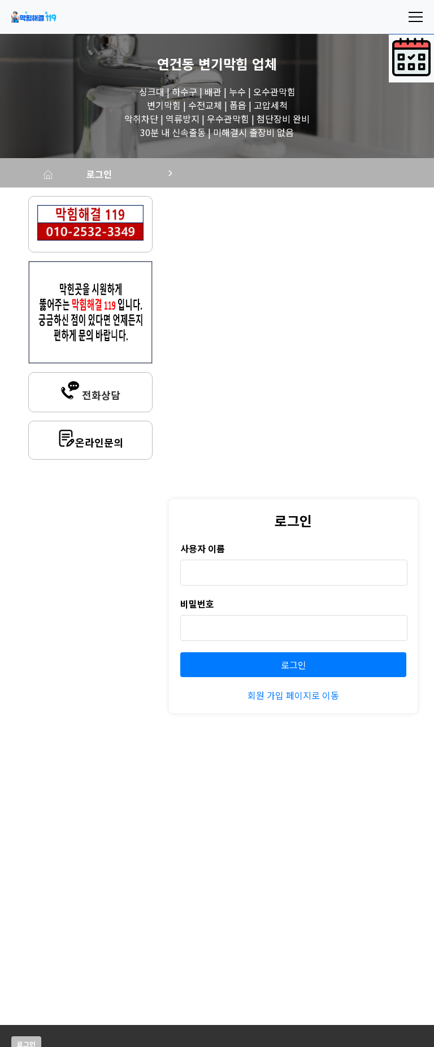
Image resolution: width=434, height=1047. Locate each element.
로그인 (99, 174)
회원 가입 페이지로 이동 (293, 695)
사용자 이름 (202, 548)
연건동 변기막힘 (202, 63)
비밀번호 (197, 603)
